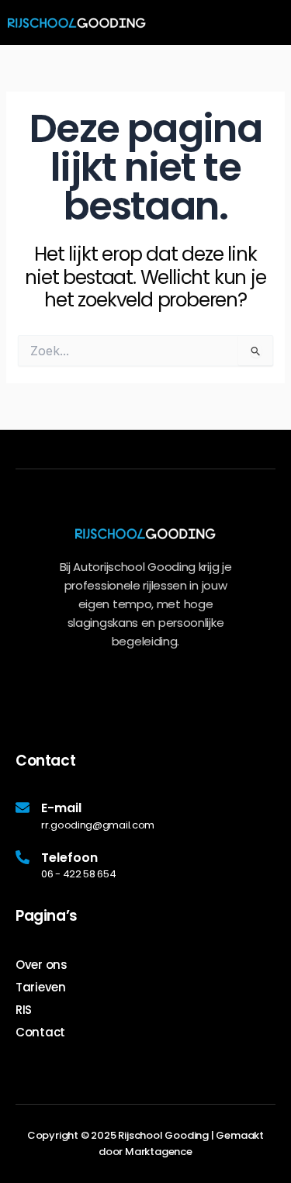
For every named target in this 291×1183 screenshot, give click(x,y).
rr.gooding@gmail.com (97, 825)
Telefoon (69, 857)
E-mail (61, 808)
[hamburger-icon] (272, 23)
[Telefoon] (22, 857)
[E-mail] (22, 808)
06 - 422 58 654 (78, 873)
